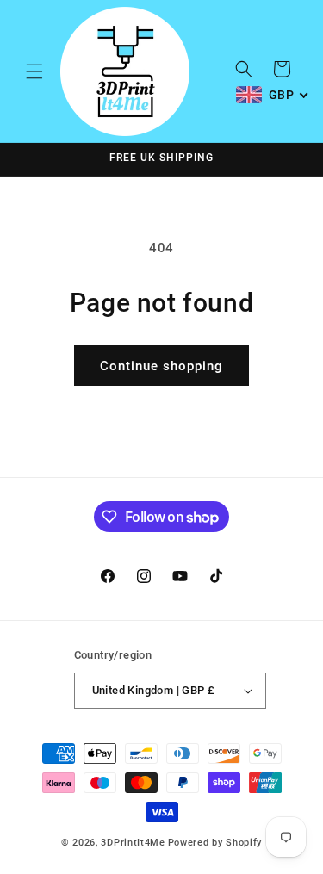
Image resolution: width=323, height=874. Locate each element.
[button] (34, 71)
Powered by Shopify (215, 842)
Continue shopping (161, 366)
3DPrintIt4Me (133, 842)
